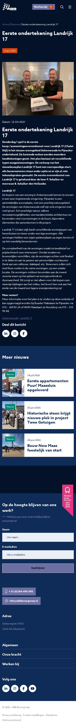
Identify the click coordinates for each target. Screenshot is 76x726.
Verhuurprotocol (11, 720)
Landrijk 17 (26, 318)
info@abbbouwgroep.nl (24, 601)
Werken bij (43, 7)
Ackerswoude (10, 318)
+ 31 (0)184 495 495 (21, 591)
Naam (6, 529)
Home (5, 24)
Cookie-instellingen (33, 715)
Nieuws (15, 24)
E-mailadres (9, 547)
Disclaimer (51, 715)
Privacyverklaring (11, 715)
